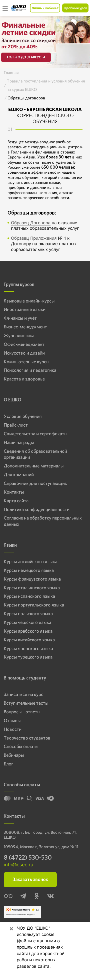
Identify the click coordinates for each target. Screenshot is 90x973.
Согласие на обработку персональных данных (43, 521)
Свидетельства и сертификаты (36, 434)
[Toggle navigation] (5, 8)
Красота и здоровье (24, 379)
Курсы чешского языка (27, 622)
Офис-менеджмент (24, 344)
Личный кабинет (45, 8)
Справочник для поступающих (35, 483)
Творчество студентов (27, 738)
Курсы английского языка (30, 562)
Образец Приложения (34, 238)
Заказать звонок (30, 879)
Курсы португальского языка (34, 605)
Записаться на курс (23, 694)
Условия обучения (23, 416)
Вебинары (14, 755)
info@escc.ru (18, 865)
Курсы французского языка (32, 579)
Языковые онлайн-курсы (29, 301)
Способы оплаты (21, 746)
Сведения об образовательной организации (35, 454)
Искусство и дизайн (24, 353)
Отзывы (12, 721)
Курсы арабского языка (28, 631)
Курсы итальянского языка (32, 588)
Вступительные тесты (26, 703)
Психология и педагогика (30, 370)
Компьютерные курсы (27, 362)
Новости (13, 729)
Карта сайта (16, 501)
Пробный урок (75, 8)
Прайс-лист (16, 425)
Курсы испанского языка (29, 596)
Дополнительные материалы (34, 466)
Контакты (14, 492)
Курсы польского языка (28, 614)
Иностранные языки (25, 309)
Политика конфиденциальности (37, 510)
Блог (8, 764)
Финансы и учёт (20, 318)
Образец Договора (30, 222)
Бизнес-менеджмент (25, 327)
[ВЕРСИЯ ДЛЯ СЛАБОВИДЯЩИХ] (8, 896)
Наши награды (19, 443)
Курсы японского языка (28, 649)
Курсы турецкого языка (28, 657)
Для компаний (19, 475)
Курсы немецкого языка (29, 570)
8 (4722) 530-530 (28, 857)
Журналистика (19, 336)
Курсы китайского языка (29, 640)
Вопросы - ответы (22, 712)
